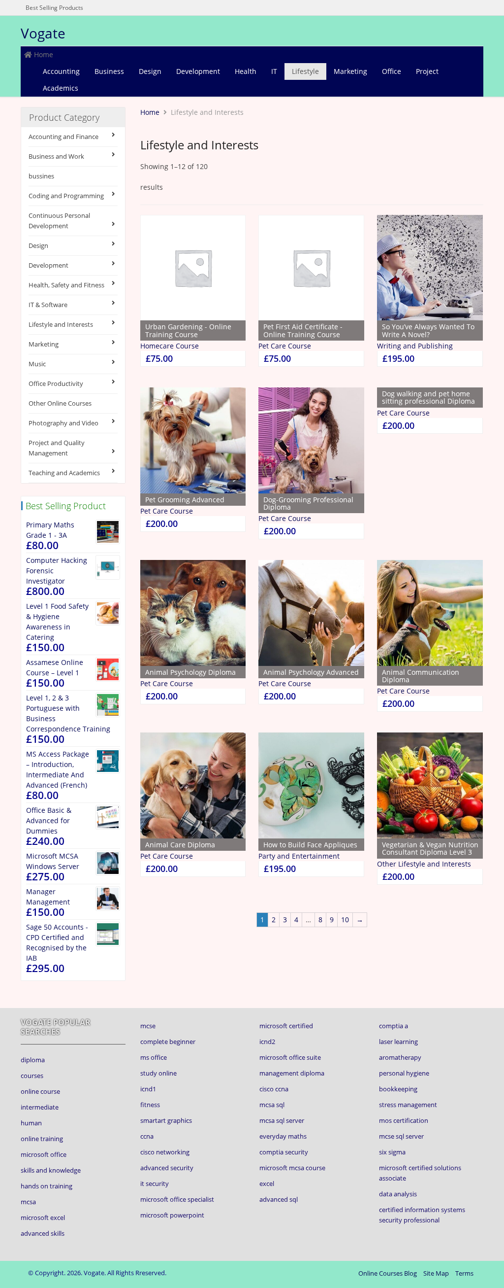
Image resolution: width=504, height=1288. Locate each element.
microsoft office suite (290, 1057)
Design (150, 71)
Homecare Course (169, 345)
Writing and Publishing (415, 345)
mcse (148, 1025)
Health (245, 71)
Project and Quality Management (57, 447)
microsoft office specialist (177, 1199)
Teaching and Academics (64, 472)
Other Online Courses (60, 403)
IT (274, 71)
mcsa (28, 1201)
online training (42, 1138)
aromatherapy (400, 1057)
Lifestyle (305, 71)
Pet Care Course (284, 345)
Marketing (350, 71)
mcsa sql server (281, 1120)
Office (391, 71)
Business (109, 71)
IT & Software (48, 304)
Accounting (61, 71)
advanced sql (278, 1199)
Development (198, 71)
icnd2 (267, 1041)
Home (42, 54)
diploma (33, 1059)
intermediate (40, 1107)
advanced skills (42, 1233)
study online (158, 1073)
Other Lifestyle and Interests (424, 864)
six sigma (392, 1152)
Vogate (43, 33)
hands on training (46, 1186)
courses (32, 1075)
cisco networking (164, 1152)
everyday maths (283, 1136)
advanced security (166, 1167)
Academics (60, 88)
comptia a (393, 1025)
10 (345, 919)
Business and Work (56, 156)
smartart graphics (166, 1120)
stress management (408, 1104)
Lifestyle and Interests (61, 324)
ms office (153, 1057)
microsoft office (43, 1154)
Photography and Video (63, 422)
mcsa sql (271, 1104)
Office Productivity (56, 383)
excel (266, 1183)
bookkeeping (398, 1088)
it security (154, 1183)
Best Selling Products (54, 7)
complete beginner (167, 1041)
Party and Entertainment (299, 856)
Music (37, 363)
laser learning (398, 1041)
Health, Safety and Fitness (66, 284)
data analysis (398, 1193)
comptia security (283, 1152)
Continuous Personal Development (59, 220)
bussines (41, 176)
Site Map (436, 1273)
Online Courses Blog (387, 1273)
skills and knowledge (51, 1170)
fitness (150, 1104)
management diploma (291, 1073)
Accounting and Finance (63, 136)
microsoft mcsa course (292, 1167)
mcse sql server (401, 1136)
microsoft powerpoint (172, 1215)
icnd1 (148, 1088)
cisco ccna (273, 1088)
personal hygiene (404, 1073)
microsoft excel (43, 1217)
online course (40, 1091)
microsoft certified (286, 1025)
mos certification (403, 1120)
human (31, 1122)
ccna (147, 1136)
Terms (464, 1273)
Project (427, 71)
